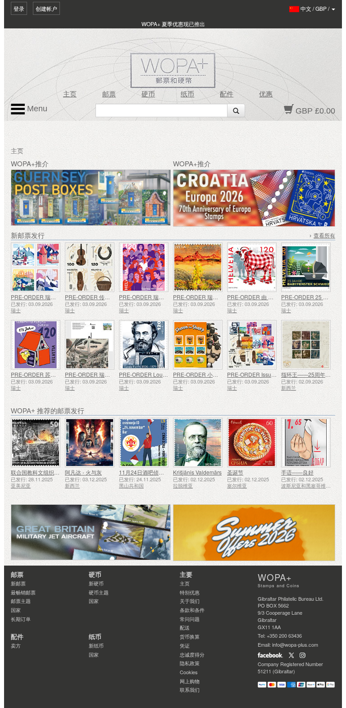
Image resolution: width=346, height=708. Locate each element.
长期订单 (21, 618)
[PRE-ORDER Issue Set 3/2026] (252, 345)
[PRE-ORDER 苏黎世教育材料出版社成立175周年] (35, 345)
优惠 (266, 94)
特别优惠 (190, 592)
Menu (36, 108)
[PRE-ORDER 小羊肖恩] (198, 345)
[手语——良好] (306, 442)
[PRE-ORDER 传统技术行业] (89, 267)
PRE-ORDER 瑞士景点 (39, 297)
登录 (19, 8)
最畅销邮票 (23, 592)
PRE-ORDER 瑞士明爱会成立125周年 (165, 297)
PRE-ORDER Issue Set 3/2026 (264, 374)
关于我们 (190, 600)
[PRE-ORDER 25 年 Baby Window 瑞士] (306, 267)
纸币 (187, 94)
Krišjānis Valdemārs (197, 472)
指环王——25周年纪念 (308, 374)
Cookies (189, 672)
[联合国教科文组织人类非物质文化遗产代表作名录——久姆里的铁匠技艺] (35, 442)
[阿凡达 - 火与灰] (89, 442)
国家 (16, 609)
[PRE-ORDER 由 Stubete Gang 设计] (252, 267)
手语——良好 (297, 472)
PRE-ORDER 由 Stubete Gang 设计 (270, 297)
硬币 (148, 94)
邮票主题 (21, 600)
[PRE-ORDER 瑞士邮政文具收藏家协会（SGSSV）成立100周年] (89, 345)
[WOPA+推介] (91, 532)
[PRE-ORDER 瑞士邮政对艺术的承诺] (198, 267)
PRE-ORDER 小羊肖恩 (201, 374)
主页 (70, 94)
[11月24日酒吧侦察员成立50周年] (143, 442)
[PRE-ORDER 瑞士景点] (35, 267)
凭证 (185, 645)
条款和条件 (192, 609)
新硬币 (96, 583)
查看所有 (324, 236)
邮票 (109, 94)
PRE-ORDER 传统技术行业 (98, 297)
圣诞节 (235, 472)
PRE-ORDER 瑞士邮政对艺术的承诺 (217, 297)
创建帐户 (46, 8)
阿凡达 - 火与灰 (83, 472)
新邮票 (18, 583)
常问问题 (190, 618)
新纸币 (96, 645)
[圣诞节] (252, 442)
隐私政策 (190, 663)
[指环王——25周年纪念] (306, 345)
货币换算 (190, 636)
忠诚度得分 (192, 654)
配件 (226, 94)
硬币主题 (99, 592)
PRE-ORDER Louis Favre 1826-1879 (164, 374)
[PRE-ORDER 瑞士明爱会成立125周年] (143, 267)
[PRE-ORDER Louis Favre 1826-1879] (143, 345)
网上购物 (190, 681)
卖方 (16, 645)
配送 (185, 627)
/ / (315, 8)
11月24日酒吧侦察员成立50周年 (158, 472)
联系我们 (190, 689)
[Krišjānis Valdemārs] (198, 442)
